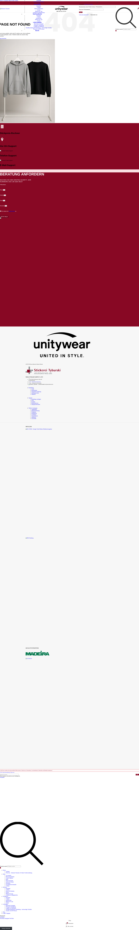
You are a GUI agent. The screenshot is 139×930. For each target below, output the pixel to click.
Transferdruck (34, 416)
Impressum (12, 772)
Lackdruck (33, 414)
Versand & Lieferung (36, 391)
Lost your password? (84, 14)
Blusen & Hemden (38, 8)
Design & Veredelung (39, 25)
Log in (80, 12)
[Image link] (37, 655)
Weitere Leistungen (33, 408)
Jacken (38, 10)
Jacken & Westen (10, 882)
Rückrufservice (34, 403)
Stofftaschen (39, 18)
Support (30, 398)
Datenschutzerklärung (6, 772)
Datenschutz (34, 390)
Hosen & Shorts (9, 880)
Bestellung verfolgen (36, 399)
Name (1, 189)
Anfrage (8, 871)
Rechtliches (31, 387)
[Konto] (97, 2)
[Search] (137, 774)
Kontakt (33, 401)
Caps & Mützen (9, 878)
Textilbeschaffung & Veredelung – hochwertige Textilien (39, 27)
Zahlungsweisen (35, 393)
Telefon (2, 195)
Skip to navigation (4, 0)
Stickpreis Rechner (35, 404)
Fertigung (33, 412)
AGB (32, 389)
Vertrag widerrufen (6, 928)
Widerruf (33, 394)
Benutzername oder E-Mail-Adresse (90, 6)
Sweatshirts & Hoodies (39, 1)
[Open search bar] (126, 27)
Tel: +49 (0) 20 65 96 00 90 (35, 381)
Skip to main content (13, 0)
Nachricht (2, 205)
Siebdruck (33, 417)
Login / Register (6, 913)
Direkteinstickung (35, 410)
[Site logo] (4, 8)
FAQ (32, 400)
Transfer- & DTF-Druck (38, 29)
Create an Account (88, 4)
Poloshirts (38, 6)
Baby (7, 879)
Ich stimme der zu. (9, 211)
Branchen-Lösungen (38, 23)
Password (84, 9)
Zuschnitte (33, 418)
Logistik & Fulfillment (39, 26)
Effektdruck (34, 413)
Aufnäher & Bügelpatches (39, 12)
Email (1, 200)
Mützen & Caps (38, 11)
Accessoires (8, 875)
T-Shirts (39, 3)
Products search (119, 29)
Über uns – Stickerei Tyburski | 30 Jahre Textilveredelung (19, 872)
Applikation (34, 409)
